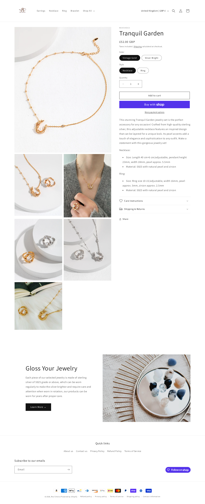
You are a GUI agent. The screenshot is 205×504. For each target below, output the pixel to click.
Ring (143, 70)
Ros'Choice (55, 497)
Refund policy (86, 497)
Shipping (138, 46)
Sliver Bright (151, 58)
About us (68, 451)
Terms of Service (132, 451)
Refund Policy (114, 451)
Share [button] (125, 219)
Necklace (127, 70)
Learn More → (38, 406)
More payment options (154, 112)
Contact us (81, 451)
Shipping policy (133, 497)
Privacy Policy (97, 451)
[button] (88, 10)
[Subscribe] (68, 469)
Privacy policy (101, 497)
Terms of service (116, 497)
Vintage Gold (130, 58)
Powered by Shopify (69, 497)
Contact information (151, 497)
